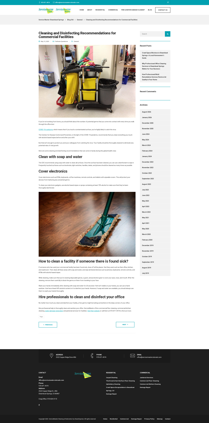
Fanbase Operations (61, 41)
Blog (150, 10)
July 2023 (145, 190)
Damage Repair (111, 394)
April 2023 (145, 206)
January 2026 (147, 117)
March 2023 (146, 212)
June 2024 (145, 134)
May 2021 (145, 217)
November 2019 (147, 251)
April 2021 (145, 223)
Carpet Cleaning (111, 377)
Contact (167, 419)
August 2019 (146, 268)
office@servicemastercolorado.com (67, 2)
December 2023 (147, 162)
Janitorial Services (146, 377)
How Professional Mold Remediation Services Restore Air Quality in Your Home (154, 77)
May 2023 (145, 201)
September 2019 (148, 262)
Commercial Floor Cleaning (149, 381)
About (89, 10)
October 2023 (147, 173)
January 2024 (147, 156)
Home (82, 10)
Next (124, 324)
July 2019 (145, 273)
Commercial (113, 10)
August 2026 (146, 112)
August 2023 (146, 184)
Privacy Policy (149, 419)
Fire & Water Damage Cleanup (133, 10)
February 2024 (147, 151)
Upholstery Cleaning (113, 384)
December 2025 (147, 123)
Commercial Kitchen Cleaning (150, 384)
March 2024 (146, 145)
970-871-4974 (45, 2)
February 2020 (147, 240)
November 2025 (147, 128)
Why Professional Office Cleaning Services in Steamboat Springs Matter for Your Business (154, 66)
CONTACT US (162, 10)
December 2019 (147, 245)
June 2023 (145, 195)
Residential (100, 10)
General (76, 41)
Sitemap (160, 419)
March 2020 (146, 234)
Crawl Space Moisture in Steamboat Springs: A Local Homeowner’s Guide (155, 55)
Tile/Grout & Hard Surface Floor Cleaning (120, 381)
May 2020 (145, 229)
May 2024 (145, 140)
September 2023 (148, 179)
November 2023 (147, 167)
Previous (48, 325)
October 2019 (147, 256)
